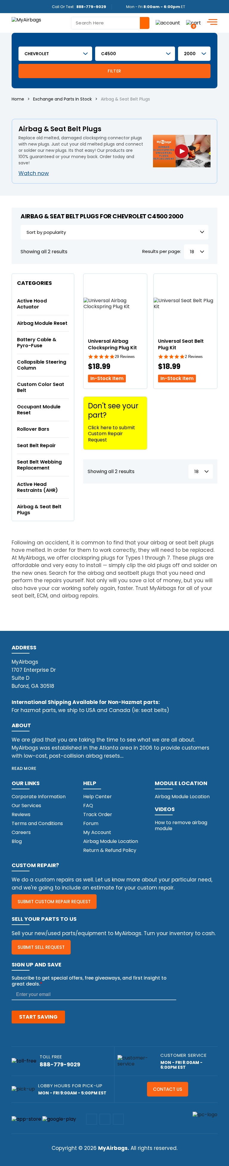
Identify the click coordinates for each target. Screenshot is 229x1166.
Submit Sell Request (41, 947)
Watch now (33, 173)
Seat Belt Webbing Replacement (39, 464)
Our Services (26, 805)
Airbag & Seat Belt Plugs (39, 509)
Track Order (97, 814)
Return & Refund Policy (109, 850)
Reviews (21, 814)
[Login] (168, 22)
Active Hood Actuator (32, 303)
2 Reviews (194, 356)
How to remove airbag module (181, 825)
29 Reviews (125, 356)
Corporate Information (39, 796)
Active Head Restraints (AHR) (37, 487)
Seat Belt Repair (36, 445)
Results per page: (161, 251)
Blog (17, 841)
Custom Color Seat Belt (40, 387)
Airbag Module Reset (42, 323)
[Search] (144, 23)
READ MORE (24, 768)
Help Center (97, 796)
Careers (21, 832)
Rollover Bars (33, 429)
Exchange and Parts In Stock (62, 99)
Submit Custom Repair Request (54, 901)
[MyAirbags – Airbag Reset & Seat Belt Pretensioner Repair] (26, 19)
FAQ (88, 805)
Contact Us (167, 1089)
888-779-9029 (91, 7)
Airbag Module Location (110, 841)
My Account (97, 832)
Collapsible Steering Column (41, 365)
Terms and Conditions (37, 823)
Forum (90, 823)
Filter (114, 71)
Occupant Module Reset (39, 409)
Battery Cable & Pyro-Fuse (36, 342)
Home (18, 99)
